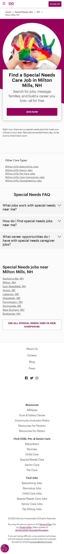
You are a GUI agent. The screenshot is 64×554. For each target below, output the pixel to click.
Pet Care (32, 469)
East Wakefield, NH (14, 286)
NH (38, 12)
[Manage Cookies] (5, 548)
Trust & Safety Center (32, 415)
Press (32, 368)
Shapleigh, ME (11, 298)
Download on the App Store (32, 391)
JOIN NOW (32, 111)
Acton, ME (9, 290)
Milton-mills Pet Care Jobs (20, 173)
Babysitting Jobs (32, 482)
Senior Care (32, 464)
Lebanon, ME (11, 294)
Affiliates (32, 409)
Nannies (32, 449)
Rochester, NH (12, 313)
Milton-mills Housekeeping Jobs (23, 180)
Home (8, 12)
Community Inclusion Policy (32, 420)
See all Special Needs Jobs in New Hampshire (32, 325)
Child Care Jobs (32, 493)
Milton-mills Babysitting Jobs (22, 166)
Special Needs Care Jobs (32, 498)
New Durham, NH (13, 309)
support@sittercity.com (41, 542)
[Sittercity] (11, 4)
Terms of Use (45, 524)
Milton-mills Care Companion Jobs (25, 177)
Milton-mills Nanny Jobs (18, 170)
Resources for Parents (32, 425)
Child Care (32, 454)
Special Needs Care (32, 459)
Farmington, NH (13, 301)
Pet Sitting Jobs (32, 509)
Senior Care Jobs (32, 503)
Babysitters (32, 443)
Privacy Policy (26, 527)
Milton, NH (9, 282)
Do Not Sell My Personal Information (31, 530)
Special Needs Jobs (24, 12)
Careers (32, 355)
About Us (32, 348)
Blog (32, 361)
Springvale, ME (12, 305)
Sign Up (55, 4)
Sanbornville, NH (13, 278)
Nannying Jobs (32, 488)
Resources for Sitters (32, 430)
